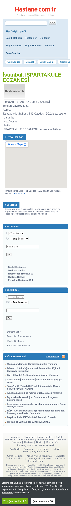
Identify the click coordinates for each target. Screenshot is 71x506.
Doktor (39, 442)
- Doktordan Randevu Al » (18, 336)
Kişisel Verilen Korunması (39, 456)
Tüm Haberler (52, 356)
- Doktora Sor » (13, 331)
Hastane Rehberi (17, 277)
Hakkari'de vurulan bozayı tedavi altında (28, 422)
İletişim (51, 15)
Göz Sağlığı (13, 62)
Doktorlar (45, 37)
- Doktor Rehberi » (15, 341)
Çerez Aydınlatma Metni (39, 458)
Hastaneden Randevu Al (20, 273)
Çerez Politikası (15, 456)
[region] (35, 491)
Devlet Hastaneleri (17, 267)
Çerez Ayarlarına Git (43, 501)
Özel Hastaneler (16, 270)
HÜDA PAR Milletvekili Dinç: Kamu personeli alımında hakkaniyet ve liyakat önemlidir (35, 412)
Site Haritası (41, 15)
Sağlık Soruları (26, 439)
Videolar (49, 45)
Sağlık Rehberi (14, 37)
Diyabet (30, 62)
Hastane (28, 442)
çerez (59, 483)
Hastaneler (31, 37)
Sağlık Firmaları (44, 437)
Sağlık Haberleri (33, 45)
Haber (25, 451)
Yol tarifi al (19, 193)
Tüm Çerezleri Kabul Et (15, 501)
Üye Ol (22, 31)
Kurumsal (31, 15)
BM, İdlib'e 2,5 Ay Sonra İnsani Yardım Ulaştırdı (32, 375)
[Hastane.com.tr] (35, 11)
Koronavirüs (52, 442)
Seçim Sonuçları (40, 451)
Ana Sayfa (21, 15)
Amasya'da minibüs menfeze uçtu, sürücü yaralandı (34, 393)
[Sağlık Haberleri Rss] (63, 357)
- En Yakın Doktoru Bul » (18, 345)
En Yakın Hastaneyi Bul (20, 280)
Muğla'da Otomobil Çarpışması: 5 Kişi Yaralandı (32, 364)
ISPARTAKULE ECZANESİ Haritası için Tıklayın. (33, 129)
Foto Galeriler (13, 53)
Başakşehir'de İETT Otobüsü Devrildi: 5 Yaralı (31, 417)
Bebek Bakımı (47, 62)
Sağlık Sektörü (14, 45)
